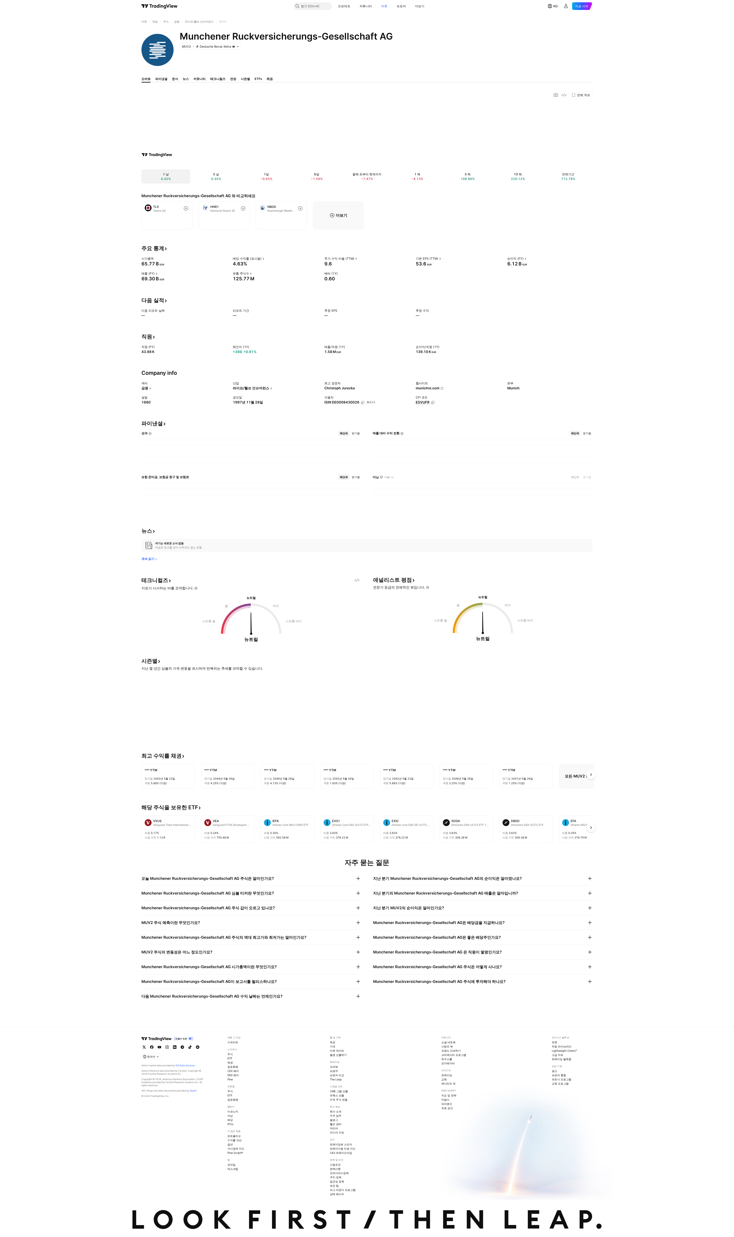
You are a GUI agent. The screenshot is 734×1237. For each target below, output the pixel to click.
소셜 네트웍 (448, 1042)
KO (555, 6)
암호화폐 (232, 1066)
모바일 (231, 1164)
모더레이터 (448, 1063)
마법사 (445, 1099)
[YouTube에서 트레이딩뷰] (159, 1047)
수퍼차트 (232, 1042)
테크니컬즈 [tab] (218, 79)
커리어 (334, 1128)
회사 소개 (335, 1111)
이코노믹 (232, 1111)
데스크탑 (232, 1168)
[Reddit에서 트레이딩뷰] (197, 1047)
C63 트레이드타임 (341, 1152)
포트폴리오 (234, 1136)
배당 (230, 1120)
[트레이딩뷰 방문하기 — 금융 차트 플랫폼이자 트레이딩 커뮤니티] (156, 154)
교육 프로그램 (560, 1083)
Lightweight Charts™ (564, 1050)
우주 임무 (335, 1115)
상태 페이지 (337, 1194)
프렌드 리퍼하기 (451, 1050)
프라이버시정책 (339, 1173)
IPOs (230, 1124)
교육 (444, 1079)
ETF (229, 1058)
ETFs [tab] (258, 79)
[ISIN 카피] (362, 402)
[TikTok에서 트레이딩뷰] (190, 1047)
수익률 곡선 (234, 1140)
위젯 (554, 1042)
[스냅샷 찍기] (556, 95)
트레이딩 (446, 1075)
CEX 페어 (233, 1071)
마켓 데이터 (337, 1050)
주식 (230, 1054)
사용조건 (335, 1164)
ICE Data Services (185, 1065)
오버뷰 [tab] (146, 79)
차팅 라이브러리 (561, 1046)
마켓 (384, 6)
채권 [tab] (270, 79)
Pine (230, 1079)
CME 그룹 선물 (339, 1091)
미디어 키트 (337, 1132)
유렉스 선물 (337, 1095)
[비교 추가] (186, 208)
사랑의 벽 (447, 1046)
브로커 (401, 6)
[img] (233, 46)
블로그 (334, 1120)
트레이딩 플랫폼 (561, 1059)
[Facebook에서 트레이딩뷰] (151, 1047)
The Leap (336, 1079)
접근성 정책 (337, 1181)
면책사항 (335, 1168)
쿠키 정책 (335, 1177)
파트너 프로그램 (561, 1079)
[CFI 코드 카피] (432, 402)
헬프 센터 (335, 1124)
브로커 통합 (559, 1075)
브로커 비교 (337, 1075)
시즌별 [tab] (245, 79)
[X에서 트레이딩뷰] (144, 1047)
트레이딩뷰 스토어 (341, 1144)
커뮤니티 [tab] (199, 79)
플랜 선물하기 (338, 1054)
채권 (230, 1062)
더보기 (420, 6)
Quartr (193, 1090)
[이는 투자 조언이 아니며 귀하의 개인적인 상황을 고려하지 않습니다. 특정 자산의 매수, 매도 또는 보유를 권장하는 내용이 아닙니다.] (196, 588)
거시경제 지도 (235, 1148)
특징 (332, 1042)
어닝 (230, 1115)
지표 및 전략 (448, 1095)
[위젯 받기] (564, 95)
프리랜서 (446, 1103)
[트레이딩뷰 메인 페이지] (159, 6)
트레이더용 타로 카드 (343, 1148)
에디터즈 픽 (448, 1083)
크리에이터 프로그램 (453, 1054)
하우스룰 (446, 1059)
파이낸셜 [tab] (161, 79)
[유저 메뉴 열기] (566, 6)
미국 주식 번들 (339, 1099)
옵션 (230, 1144)
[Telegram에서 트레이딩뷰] (182, 1047)
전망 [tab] (233, 79)
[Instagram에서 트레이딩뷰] (167, 1047)
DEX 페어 (233, 1075)
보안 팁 (334, 1185)
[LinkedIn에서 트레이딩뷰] (174, 1047)
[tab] (343, 433)
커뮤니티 (366, 6)
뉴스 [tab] (186, 79)
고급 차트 (557, 1054)
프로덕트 (344, 6)
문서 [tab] (175, 79)
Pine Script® (235, 1152)
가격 (332, 1046)
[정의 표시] (156, 258)
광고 (554, 1071)
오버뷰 (334, 1066)
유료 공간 (447, 1108)
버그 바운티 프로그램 (343, 1189)
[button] (353, 6)
